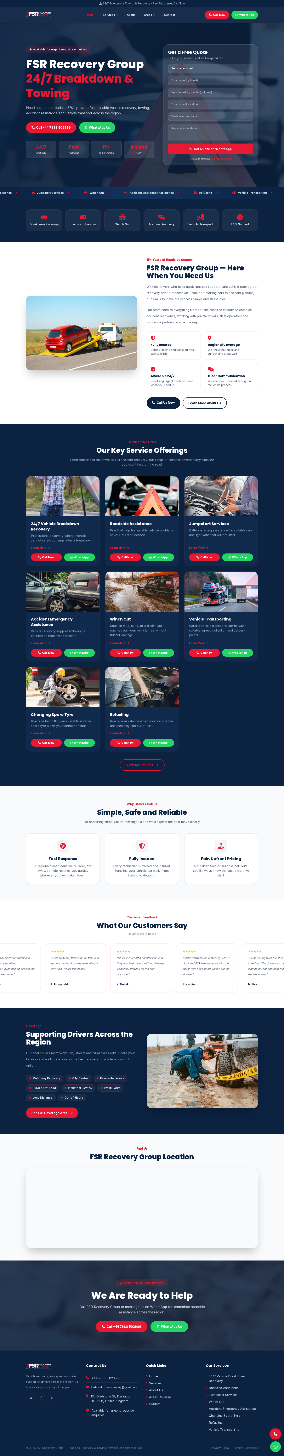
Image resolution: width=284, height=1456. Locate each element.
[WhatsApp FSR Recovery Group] (275, 1446)
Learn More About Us (204, 403)
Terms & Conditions (245, 1447)
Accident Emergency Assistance (52, 621)
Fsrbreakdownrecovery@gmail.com (114, 1387)
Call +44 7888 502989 (53, 127)
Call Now (219, 14)
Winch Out (120, 619)
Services (109, 14)
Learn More (39, 547)
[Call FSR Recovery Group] (275, 1434)
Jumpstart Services (209, 523)
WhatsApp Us (99, 127)
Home (90, 14)
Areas (148, 14)
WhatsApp (246, 14)
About (131, 14)
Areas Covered (160, 1397)
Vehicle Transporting (210, 619)
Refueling (119, 714)
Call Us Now (166, 403)
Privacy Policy (220, 1447)
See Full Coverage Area (49, 1113)
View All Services (140, 765)
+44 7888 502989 (221, 158)
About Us (156, 1390)
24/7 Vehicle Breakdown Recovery (227, 1378)
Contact (169, 14)
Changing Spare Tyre (52, 714)
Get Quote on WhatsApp (213, 149)
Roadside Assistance (131, 523)
